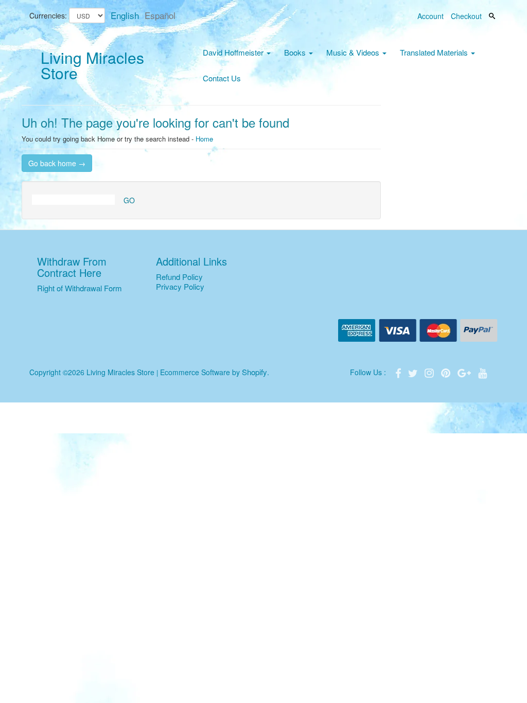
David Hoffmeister (234, 52)
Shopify (254, 371)
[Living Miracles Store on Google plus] (465, 371)
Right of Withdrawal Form (79, 288)
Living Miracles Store (92, 65)
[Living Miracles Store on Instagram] (430, 371)
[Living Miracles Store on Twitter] (414, 371)
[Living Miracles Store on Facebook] (399, 371)
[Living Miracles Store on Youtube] (483, 371)
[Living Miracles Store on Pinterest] (446, 371)
